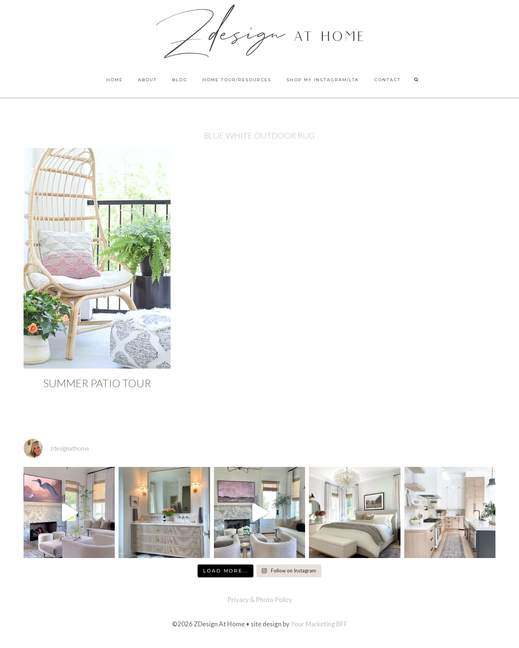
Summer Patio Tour (97, 383)
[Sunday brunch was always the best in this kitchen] (449, 512)
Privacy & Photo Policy (259, 600)
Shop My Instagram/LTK (322, 79)
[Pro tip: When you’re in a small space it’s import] (354, 512)
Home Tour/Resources (237, 79)
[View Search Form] (416, 80)
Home (114, 79)
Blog (179, 79)
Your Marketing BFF (319, 624)
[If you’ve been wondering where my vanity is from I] (164, 512)
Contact (387, 79)
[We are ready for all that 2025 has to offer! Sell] (69, 512)
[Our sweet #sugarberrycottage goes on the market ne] (259, 512)
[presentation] (97, 258)
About (147, 79)
